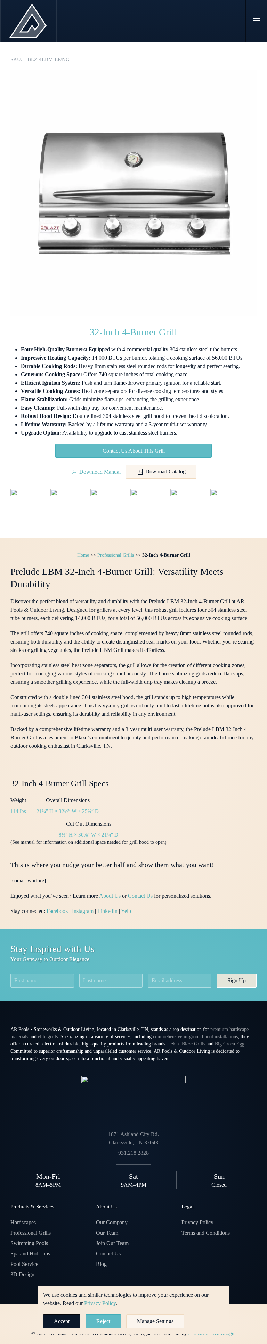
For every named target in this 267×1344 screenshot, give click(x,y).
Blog (101, 1264)
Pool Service (24, 1264)
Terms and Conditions (205, 1233)
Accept (62, 1321)
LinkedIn (107, 911)
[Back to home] (28, 21)
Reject (103, 1321)
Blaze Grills (193, 1044)
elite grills (48, 1036)
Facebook (57, 911)
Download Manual (100, 472)
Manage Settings (155, 1321)
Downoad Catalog (165, 471)
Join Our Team (112, 1243)
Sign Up (236, 980)
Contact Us (140, 896)
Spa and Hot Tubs (30, 1254)
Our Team (107, 1233)
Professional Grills (115, 555)
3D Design (22, 1274)
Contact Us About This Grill (134, 451)
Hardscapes (23, 1222)
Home (83, 555)
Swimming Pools (29, 1243)
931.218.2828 (133, 1153)
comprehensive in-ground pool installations (195, 1036)
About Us (110, 896)
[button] (256, 21)
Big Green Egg (229, 1044)
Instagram (83, 911)
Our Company (112, 1222)
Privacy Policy (197, 1222)
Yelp (126, 911)
